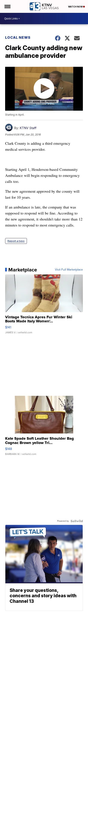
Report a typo (16, 241)
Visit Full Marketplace (69, 269)
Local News (18, 37)
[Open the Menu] (7, 6)
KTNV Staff (28, 128)
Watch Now (75, 6)
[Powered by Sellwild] (76, 521)
